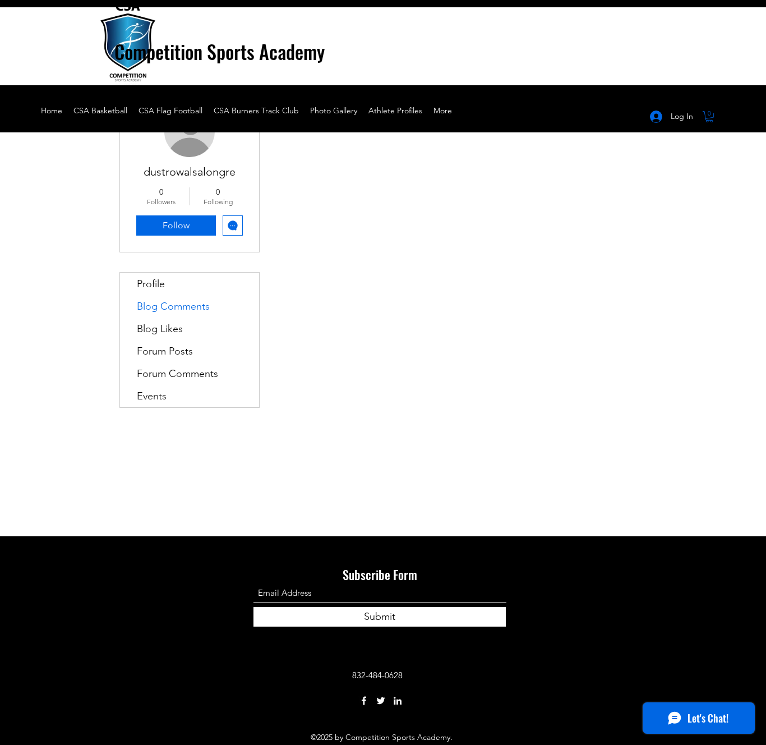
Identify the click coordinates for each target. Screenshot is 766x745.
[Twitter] (380, 700)
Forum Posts (165, 351)
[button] (241, 73)
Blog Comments (173, 306)
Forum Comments (177, 373)
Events (152, 396)
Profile (151, 284)
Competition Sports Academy (219, 51)
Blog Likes (160, 329)
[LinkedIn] (397, 700)
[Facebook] (364, 700)
